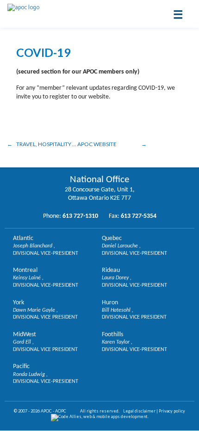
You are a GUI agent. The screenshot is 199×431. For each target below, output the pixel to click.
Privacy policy (172, 410)
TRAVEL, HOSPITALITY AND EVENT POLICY (46, 144)
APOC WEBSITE (97, 144)
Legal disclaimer (139, 410)
